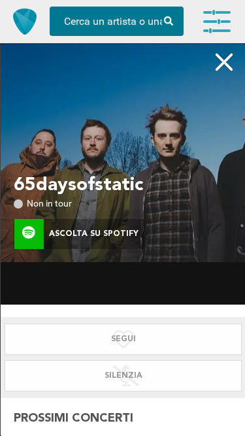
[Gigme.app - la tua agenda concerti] (25, 21)
